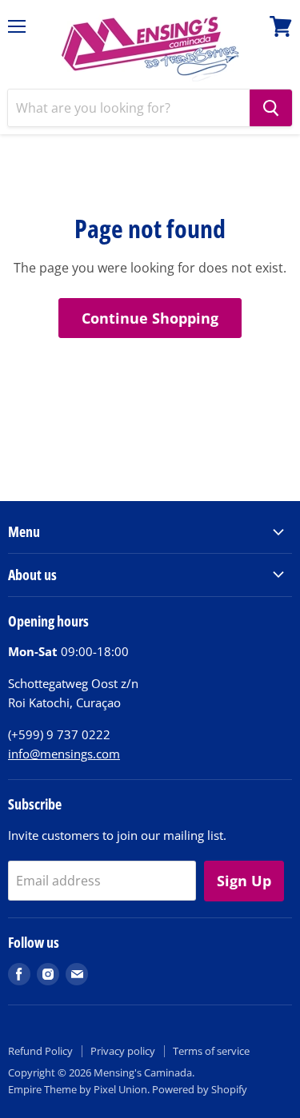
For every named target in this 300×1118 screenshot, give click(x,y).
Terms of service (211, 1051)
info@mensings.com (64, 754)
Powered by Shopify (199, 1089)
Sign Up (244, 880)
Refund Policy (40, 1051)
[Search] (271, 108)
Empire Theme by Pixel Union (77, 1089)
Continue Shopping (150, 318)
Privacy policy (122, 1051)
